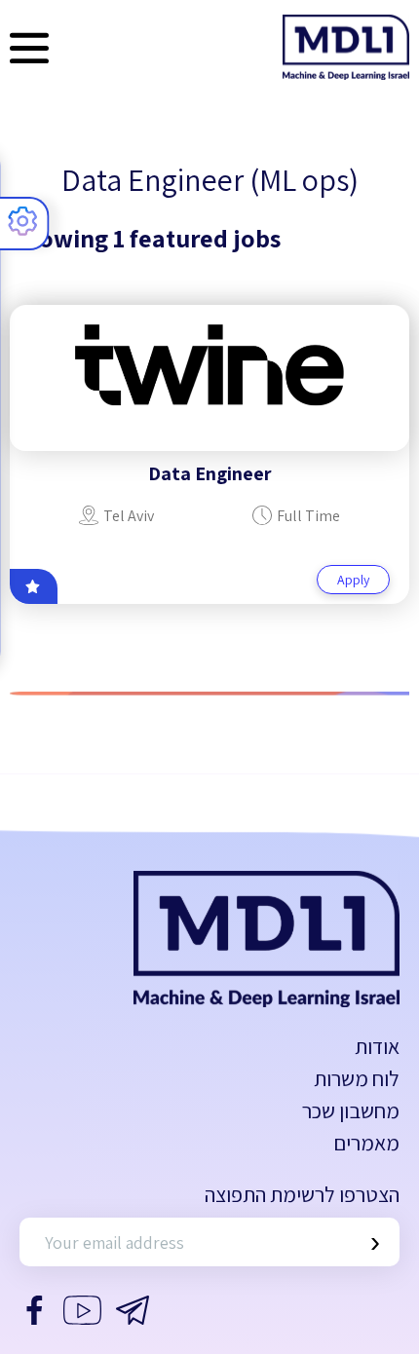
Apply (353, 579)
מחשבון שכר (351, 1110)
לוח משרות (357, 1078)
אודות (377, 1046)
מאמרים (366, 1142)
